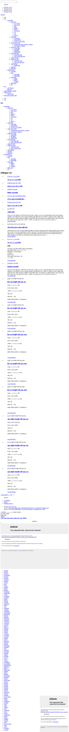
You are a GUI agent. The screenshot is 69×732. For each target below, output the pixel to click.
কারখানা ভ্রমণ (10, 94)
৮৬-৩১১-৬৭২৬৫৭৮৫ (11, 506)
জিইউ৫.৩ (16, 28)
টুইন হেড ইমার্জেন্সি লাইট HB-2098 (17, 364)
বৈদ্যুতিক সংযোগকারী (12, 267)
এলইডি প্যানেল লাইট (15, 43)
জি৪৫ (15, 26)
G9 (15, 34)
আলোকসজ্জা (10, 20)
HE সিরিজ (16, 50)
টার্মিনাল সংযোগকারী (12, 193)
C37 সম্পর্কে (17, 23)
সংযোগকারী (13, 71)
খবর (5, 86)
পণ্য (5, 19)
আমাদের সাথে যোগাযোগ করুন (10, 95)
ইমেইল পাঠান (3, 515)
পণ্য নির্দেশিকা (7, 500)
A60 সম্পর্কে (17, 25)
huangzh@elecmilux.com (28, 508)
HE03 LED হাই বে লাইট (14, 206)
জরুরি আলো (13, 68)
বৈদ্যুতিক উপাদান (11, 70)
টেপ (11, 85)
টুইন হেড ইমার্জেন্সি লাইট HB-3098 (17, 390)
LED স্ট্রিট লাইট (15, 53)
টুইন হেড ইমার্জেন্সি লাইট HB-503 (16, 308)
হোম (5, 17)
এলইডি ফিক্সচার (14, 64)
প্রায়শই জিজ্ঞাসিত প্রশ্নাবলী (10, 91)
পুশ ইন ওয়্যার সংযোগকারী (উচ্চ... (16, 199)
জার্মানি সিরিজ (17, 76)
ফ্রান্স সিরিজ (16, 74)
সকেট (12, 73)
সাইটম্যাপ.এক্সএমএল (8, 503)
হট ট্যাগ (5, 502)
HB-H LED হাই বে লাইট (14, 186)
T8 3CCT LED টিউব (19, 41)
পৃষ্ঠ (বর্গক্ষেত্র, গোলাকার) (19, 46)
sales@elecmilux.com (14, 508)
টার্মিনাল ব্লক (13, 83)
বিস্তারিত (14, 221)
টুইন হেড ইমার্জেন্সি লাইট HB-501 (16, 282)
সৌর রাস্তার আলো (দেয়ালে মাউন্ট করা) (17, 227)
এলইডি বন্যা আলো (15, 59)
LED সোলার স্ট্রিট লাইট (19, 56)
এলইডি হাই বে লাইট (15, 47)
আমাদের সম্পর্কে (7, 92)
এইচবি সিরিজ (17, 49)
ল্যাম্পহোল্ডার (13, 77)
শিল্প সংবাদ (9, 89)
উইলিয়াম (2, 516)
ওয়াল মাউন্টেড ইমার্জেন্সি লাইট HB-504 (17, 419)
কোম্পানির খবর (10, 88)
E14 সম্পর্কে (17, 31)
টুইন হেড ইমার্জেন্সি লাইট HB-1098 (17, 334)
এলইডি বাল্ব (13, 22)
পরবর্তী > (6, 495)
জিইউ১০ (16, 29)
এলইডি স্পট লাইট (14, 58)
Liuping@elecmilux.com (42, 508)
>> (9, 495)
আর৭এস (16, 35)
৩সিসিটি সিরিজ (17, 52)
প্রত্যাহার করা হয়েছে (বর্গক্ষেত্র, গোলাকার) (23, 44)
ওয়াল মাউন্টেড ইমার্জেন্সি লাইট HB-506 (17, 445)
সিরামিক (15, 79)
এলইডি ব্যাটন (17, 65)
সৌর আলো (13, 67)
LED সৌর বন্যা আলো (19, 62)
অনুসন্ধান (9, 221)
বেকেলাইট (16, 82)
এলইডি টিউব (13, 37)
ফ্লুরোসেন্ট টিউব (17, 40)
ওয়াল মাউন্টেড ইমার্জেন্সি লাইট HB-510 (17, 472)
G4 (15, 32)
